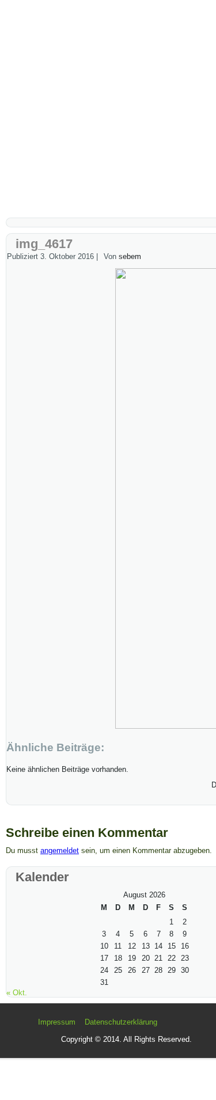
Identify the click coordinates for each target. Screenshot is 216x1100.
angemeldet (59, 850)
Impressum (56, 1022)
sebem (130, 256)
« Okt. (16, 992)
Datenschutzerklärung (121, 1022)
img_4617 (44, 244)
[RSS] (26, 1027)
